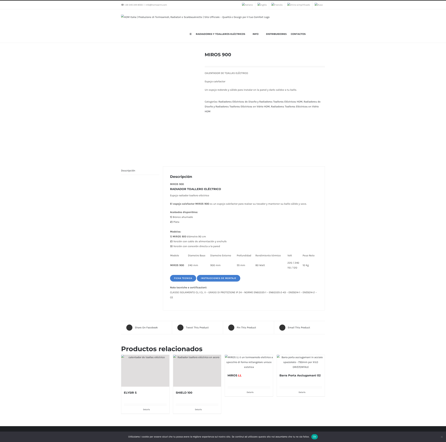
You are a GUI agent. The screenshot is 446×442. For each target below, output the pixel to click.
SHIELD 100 (184, 392)
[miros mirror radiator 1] (160, 104)
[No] (441, 437)
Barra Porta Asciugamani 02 (300, 375)
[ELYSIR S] (145, 371)
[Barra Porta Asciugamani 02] (301, 362)
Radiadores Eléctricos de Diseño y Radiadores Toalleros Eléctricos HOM (260, 101)
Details (146, 409)
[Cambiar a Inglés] (262, 5)
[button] (320, 34)
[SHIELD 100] (197, 371)
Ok (314, 436)
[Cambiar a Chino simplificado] (298, 5)
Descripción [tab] (128, 170)
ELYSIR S (130, 392)
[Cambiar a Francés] (277, 5)
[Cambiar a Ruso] (318, 5)
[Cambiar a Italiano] (247, 5)
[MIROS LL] (249, 362)
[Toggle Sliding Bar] (314, 34)
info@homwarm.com (156, 4)
